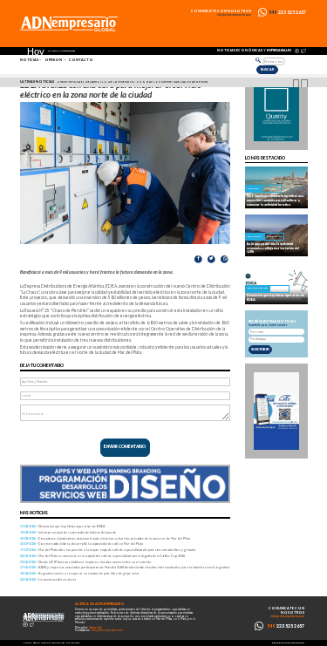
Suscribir (260, 349)
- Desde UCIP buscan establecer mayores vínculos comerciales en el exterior (86, 562)
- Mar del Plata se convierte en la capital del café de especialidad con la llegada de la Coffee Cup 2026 (102, 556)
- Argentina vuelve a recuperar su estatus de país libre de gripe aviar (80, 573)
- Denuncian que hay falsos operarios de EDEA (63, 526)
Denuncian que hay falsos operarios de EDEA (275, 297)
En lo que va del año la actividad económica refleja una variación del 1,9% (273, 248)
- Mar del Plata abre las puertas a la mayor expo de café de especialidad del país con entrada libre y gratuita (107, 549)
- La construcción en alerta (48, 579)
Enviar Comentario (125, 447)
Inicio (27, 643)
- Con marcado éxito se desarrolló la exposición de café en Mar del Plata (81, 543)
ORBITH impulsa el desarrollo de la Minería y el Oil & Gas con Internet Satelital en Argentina (132, 82)
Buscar (267, 69)
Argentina (271, 188)
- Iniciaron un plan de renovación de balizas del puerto (68, 532)
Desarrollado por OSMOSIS (288, 643)
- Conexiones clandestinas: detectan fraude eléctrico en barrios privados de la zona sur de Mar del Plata (105, 538)
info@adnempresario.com (234, 15)
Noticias (29, 60)
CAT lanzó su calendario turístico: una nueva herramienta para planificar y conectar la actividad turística (275, 200)
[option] (166, 83)
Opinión (53, 60)
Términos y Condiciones (49, 643)
